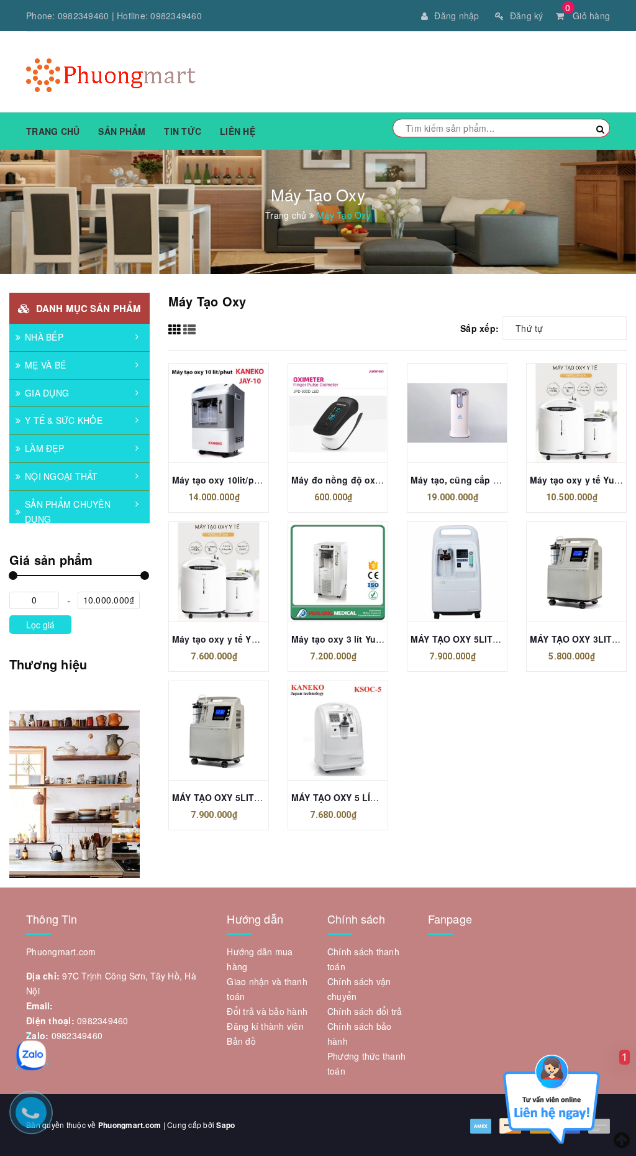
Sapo (225, 1125)
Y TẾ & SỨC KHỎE (63, 420)
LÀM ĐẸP (44, 448)
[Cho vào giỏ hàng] (218, 407)
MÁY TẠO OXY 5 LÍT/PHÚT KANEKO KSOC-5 (384, 797)
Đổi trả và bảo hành (267, 1011)
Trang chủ (53, 131)
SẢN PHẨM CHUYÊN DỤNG (68, 511)
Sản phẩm (121, 131)
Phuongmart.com (129, 1125)
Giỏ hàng (587, 15)
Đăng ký (526, 15)
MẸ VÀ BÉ (45, 365)
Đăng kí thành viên (265, 1026)
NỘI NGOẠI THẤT (61, 476)
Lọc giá (40, 624)
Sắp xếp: (479, 328)
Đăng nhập (456, 15)
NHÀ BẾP (44, 337)
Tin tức (182, 131)
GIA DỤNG (47, 393)
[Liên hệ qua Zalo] (31, 1055)
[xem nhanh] (218, 432)
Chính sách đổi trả (364, 1011)
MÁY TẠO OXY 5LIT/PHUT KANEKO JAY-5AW (266, 797)
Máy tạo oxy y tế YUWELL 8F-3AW (245, 639)
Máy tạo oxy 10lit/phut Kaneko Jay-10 (253, 480)
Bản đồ (241, 1041)
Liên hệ (237, 131)
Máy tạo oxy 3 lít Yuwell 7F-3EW (359, 639)
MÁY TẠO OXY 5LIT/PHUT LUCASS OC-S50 (502, 639)
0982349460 (83, 15)
